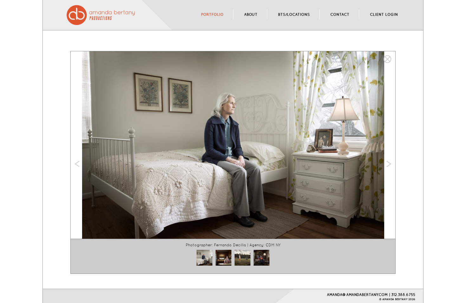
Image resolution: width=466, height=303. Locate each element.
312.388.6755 (403, 295)
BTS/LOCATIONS (294, 14)
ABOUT (250, 14)
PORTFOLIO (212, 14)
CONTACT (339, 14)
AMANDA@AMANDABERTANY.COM (357, 295)
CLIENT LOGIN (384, 14)
